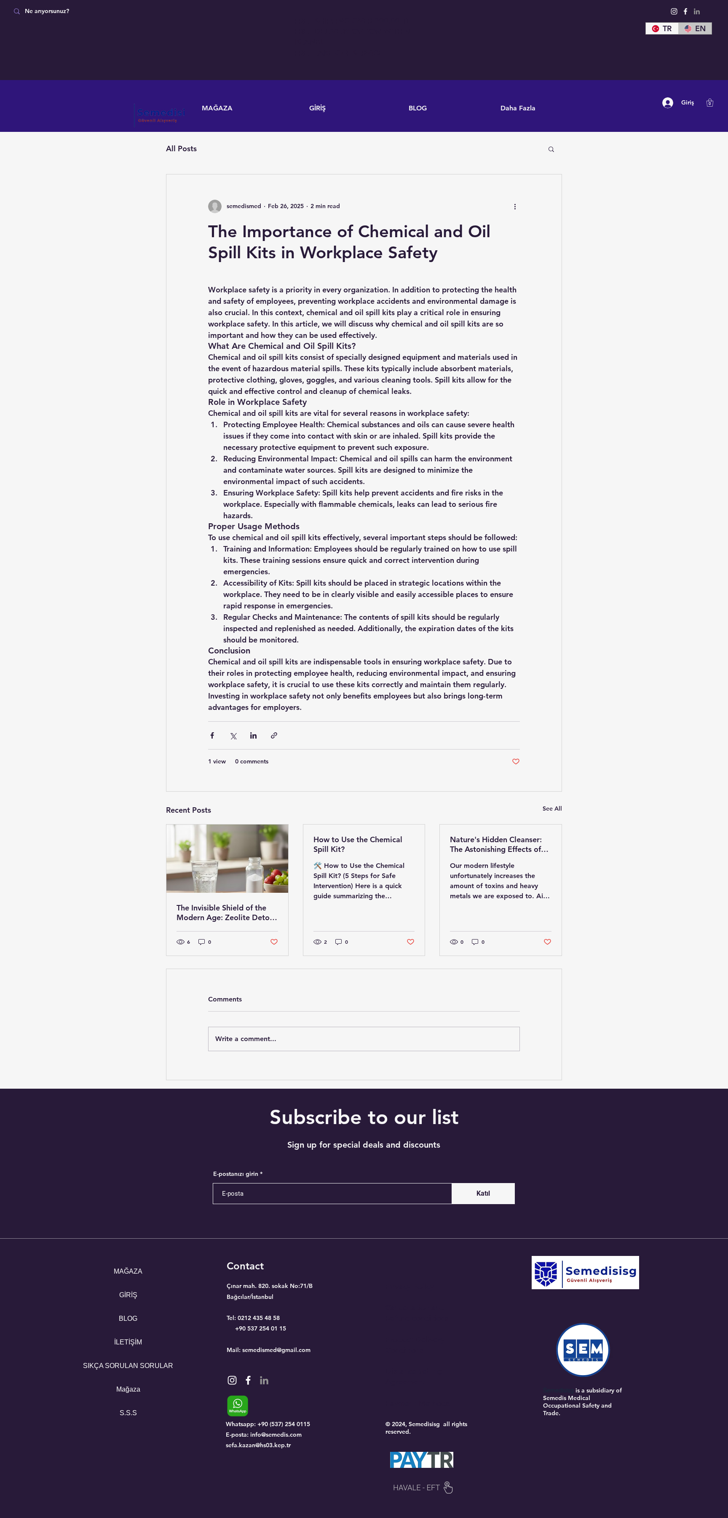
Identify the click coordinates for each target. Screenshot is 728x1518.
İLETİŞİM (128, 1342)
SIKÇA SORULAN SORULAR (128, 1365)
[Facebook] (685, 11)
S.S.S (128, 1412)
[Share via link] (274, 735)
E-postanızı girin (235, 1174)
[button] (710, 103)
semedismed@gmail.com (276, 1350)
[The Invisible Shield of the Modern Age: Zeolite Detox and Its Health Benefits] (227, 859)
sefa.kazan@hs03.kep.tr (258, 1445)
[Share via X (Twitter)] (233, 735)
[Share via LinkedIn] (253, 735)
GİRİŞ (128, 1294)
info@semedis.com (276, 1434)
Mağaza (128, 1389)
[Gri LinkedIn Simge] (697, 11)
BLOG (128, 1318)
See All (552, 808)
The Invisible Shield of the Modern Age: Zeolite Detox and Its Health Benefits (225, 912)
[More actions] (515, 206)
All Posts (181, 148)
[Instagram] (674, 11)
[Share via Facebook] (212, 735)
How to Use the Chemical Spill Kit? (357, 844)
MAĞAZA (128, 1271)
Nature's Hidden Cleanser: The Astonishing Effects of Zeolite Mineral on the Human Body (496, 844)
